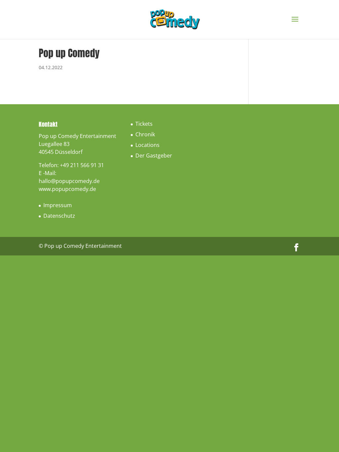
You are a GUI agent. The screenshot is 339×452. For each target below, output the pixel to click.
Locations (147, 145)
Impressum (57, 205)
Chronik (145, 134)
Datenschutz (59, 215)
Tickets (144, 123)
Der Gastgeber (153, 155)
